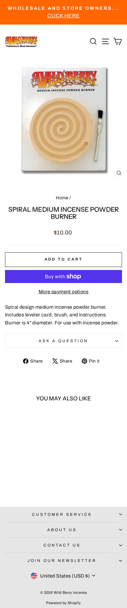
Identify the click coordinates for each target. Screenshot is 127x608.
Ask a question (63, 341)
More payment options (63, 291)
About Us (62, 530)
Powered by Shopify (63, 603)
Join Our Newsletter (62, 560)
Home (62, 197)
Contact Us (62, 545)
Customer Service (62, 514)
